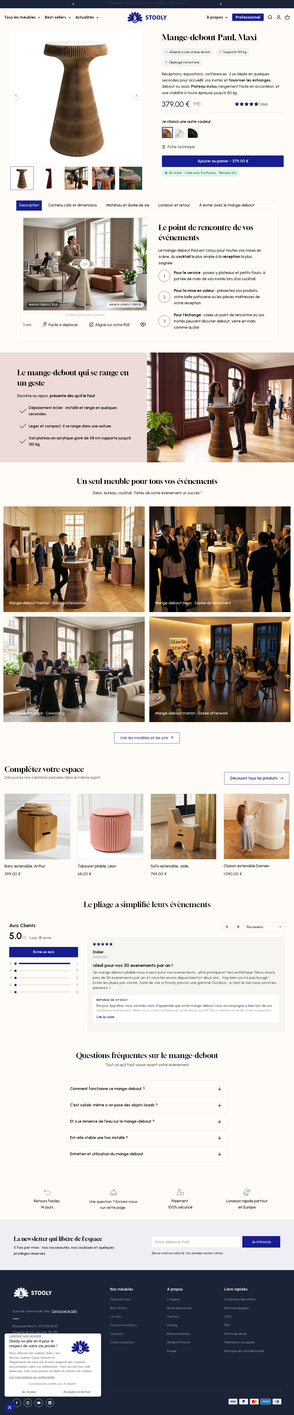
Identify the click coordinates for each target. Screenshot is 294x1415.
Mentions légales (236, 1308)
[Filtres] (238, 927)
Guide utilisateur (122, 1342)
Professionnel (248, 17)
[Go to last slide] (16, 95)
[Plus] (105, 1017)
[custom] (17, 1403)
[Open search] (227, 927)
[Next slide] (136, 95)
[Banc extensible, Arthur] (37, 828)
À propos (214, 17)
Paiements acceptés (239, 1342)
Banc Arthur (118, 1308)
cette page (115, 1207)
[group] (22, 178)
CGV (227, 1317)
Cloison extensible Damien (246, 866)
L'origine (173, 1299)
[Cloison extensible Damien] (256, 828)
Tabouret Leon (120, 1299)
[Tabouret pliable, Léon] (110, 828)
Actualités (84, 17)
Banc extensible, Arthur (25, 866)
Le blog (172, 1325)
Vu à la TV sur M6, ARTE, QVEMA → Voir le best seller (147, 4)
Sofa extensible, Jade (169, 866)
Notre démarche (179, 1308)
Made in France (178, 1342)
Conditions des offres (239, 1299)
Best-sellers (55, 17)
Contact (173, 1317)
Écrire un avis (43, 952)
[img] (85, 264)
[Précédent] (73, 4)
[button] (247, 104)
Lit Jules (116, 1317)
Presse (171, 1351)
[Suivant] (221, 4)
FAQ (227, 1325)
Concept (116, 1334)
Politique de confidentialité (244, 1351)
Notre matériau (178, 1334)
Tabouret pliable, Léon (97, 866)
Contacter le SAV (64, 1311)
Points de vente (235, 1334)
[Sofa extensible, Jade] (183, 828)
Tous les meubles (20, 17)
